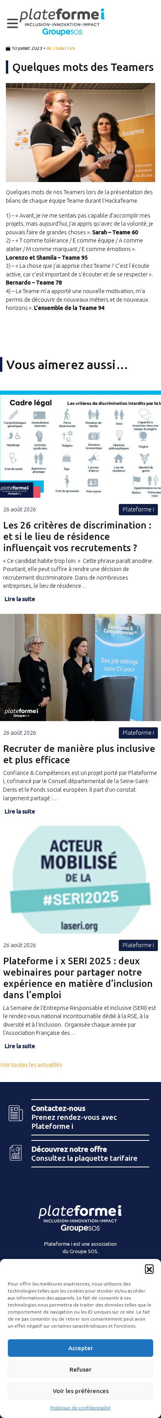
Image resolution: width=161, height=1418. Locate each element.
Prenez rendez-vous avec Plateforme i (74, 1117)
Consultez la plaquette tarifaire (84, 1153)
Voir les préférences (81, 1391)
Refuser (80, 1369)
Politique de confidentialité (80, 1407)
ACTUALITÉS (61, 48)
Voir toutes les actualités (31, 1065)
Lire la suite (20, 599)
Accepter (80, 1348)
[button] (149, 1269)
